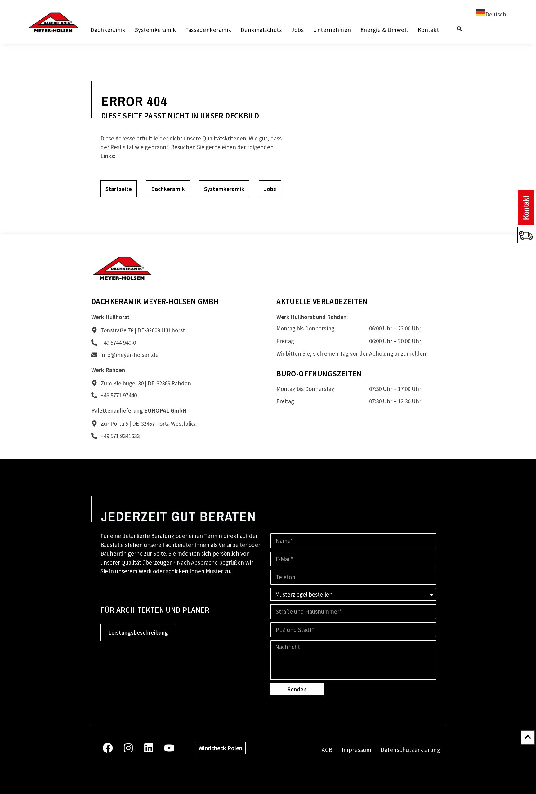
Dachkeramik (108, 29)
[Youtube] (169, 748)
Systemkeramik (155, 29)
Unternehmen (332, 29)
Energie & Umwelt (384, 29)
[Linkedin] (149, 748)
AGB (327, 749)
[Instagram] (128, 748)
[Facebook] (108, 748)
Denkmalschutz (261, 29)
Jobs (297, 29)
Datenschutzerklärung (410, 749)
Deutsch (495, 14)
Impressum (357, 749)
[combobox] (491, 14)
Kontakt (428, 29)
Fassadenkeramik (208, 29)
